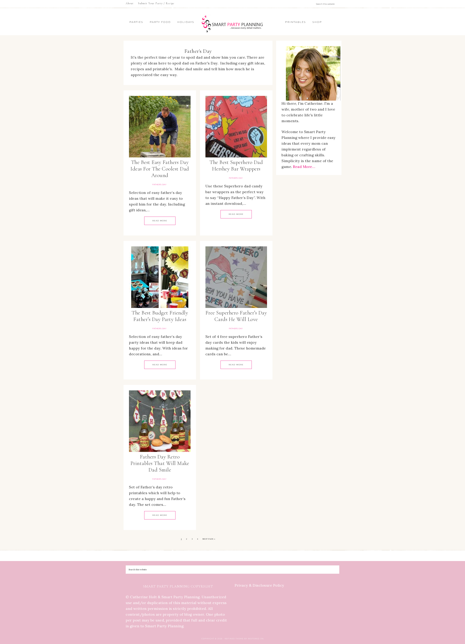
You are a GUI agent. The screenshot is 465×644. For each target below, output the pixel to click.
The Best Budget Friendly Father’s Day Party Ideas (160, 316)
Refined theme (234, 639)
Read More (159, 221)
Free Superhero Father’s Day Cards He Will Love (236, 316)
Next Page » (209, 539)
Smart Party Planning (232, 24)
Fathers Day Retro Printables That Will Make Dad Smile (159, 463)
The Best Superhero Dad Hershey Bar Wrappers (236, 165)
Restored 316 (256, 639)
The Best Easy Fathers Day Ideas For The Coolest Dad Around (159, 169)
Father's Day (159, 184)
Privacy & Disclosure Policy (259, 585)
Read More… (304, 166)
